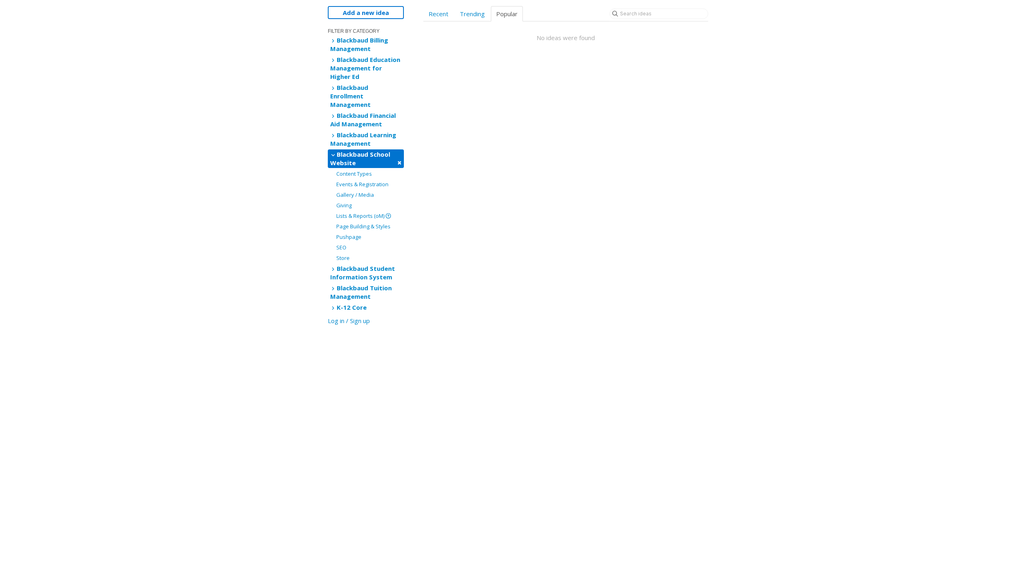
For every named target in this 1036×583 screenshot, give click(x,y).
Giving (344, 205)
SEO (341, 247)
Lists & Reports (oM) (361, 215)
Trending (472, 14)
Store (343, 258)
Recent (438, 14)
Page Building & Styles (363, 226)
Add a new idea (366, 13)
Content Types (354, 173)
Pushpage (348, 236)
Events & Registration (362, 184)
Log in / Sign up (349, 321)
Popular (507, 14)
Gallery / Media (355, 194)
